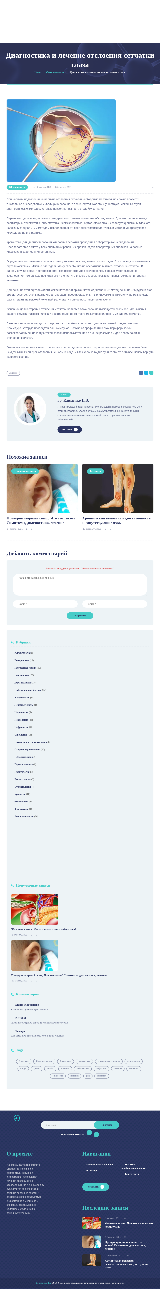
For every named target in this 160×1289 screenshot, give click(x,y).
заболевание (83, 1068)
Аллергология (23, 652)
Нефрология (21, 727)
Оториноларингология (25, 471)
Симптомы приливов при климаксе (29, 1009)
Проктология (22, 772)
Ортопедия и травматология (31, 742)
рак (88, 1076)
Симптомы (65, 1061)
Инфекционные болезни (28, 690)
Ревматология (23, 779)
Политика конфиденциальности (133, 1166)
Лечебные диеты (24, 705)
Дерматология (23, 682)
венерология (133, 1061)
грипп (37, 1068)
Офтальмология (17, 187)
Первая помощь (24, 764)
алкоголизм (84, 1061)
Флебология (95, 471)
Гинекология (22, 675)
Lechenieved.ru (43, 1283)
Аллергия (24, 1061)
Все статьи (67, 429)
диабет (50, 1068)
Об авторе (91, 1170)
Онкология (21, 734)
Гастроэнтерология (25, 667)
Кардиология (22, 697)
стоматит (101, 1076)
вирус (23, 1068)
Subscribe (107, 1125)
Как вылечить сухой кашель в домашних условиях (37, 1035)
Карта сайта (132, 1174)
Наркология (21, 712)
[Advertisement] (80, 852)
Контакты (93, 1186)
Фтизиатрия (21, 809)
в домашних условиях (109, 1061)
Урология (20, 794)
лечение (13, 373)
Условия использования (99, 1164)
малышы (133, 1068)
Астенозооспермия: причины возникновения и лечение (39, 1022)
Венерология (22, 660)
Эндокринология (24, 816)
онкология (57, 1076)
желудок (65, 1068)
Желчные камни (44, 1061)
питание (74, 1076)
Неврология (21, 719)
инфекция (101, 1068)
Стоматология (23, 786)
